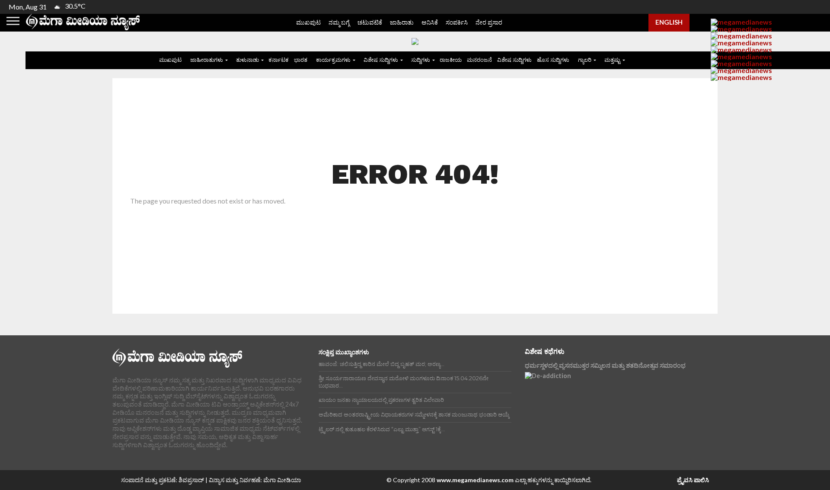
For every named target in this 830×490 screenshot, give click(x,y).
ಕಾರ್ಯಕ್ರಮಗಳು (333, 59)
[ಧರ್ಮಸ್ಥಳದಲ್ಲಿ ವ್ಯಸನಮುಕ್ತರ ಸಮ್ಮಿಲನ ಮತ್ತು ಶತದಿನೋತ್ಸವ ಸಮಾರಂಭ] (600, 411)
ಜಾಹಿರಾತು (402, 22)
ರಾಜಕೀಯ (451, 59)
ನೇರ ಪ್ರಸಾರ (489, 22)
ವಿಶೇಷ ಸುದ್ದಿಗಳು (381, 59)
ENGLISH (669, 22)
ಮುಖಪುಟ (308, 22)
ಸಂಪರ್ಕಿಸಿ (457, 22)
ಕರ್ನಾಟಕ (278, 59)
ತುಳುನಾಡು (247, 59)
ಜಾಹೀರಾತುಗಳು (206, 59)
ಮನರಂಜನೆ (479, 59)
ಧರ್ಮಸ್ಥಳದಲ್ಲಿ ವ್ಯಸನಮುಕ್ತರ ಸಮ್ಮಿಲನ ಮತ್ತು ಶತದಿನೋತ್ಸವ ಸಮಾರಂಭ (605, 365)
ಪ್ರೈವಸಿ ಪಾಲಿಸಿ (693, 480)
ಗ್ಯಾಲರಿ (584, 59)
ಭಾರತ (300, 59)
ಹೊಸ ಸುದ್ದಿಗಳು (553, 59)
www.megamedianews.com (475, 480)
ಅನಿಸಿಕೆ (429, 22)
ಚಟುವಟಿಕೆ (370, 22)
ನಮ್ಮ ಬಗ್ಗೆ (339, 22)
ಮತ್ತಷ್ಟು (612, 59)
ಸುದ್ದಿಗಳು (420, 59)
